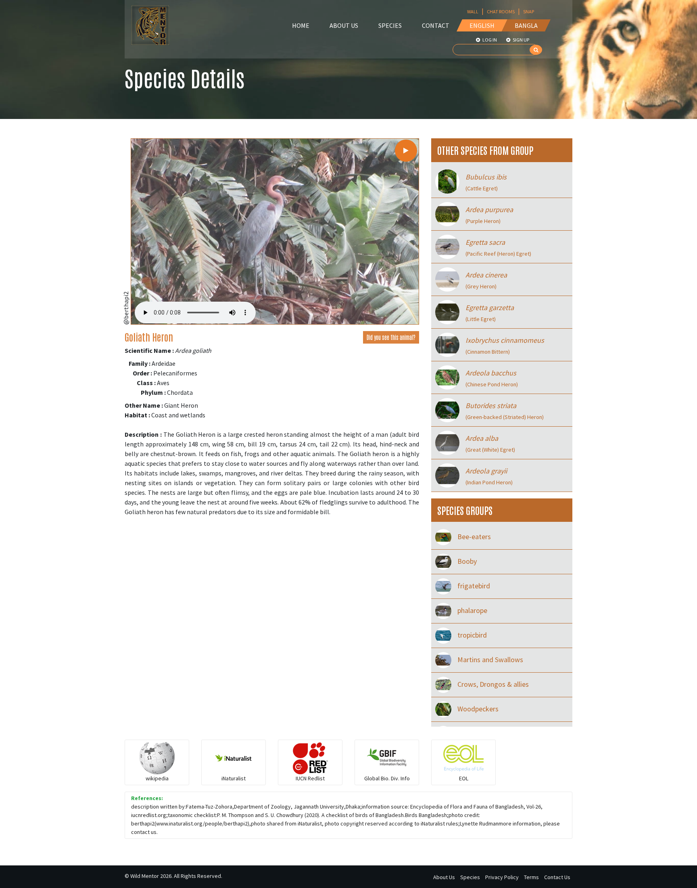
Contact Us (557, 877)
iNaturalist (233, 778)
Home (300, 25)
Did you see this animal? (391, 337)
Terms (531, 877)
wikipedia (157, 778)
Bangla (526, 25)
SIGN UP (520, 40)
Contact (435, 25)
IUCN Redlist (310, 778)
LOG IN (489, 40)
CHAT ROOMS (501, 11)
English (482, 25)
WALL (472, 11)
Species (390, 25)
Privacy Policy (502, 877)
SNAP (528, 11)
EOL (463, 778)
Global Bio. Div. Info (387, 778)
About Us (344, 25)
